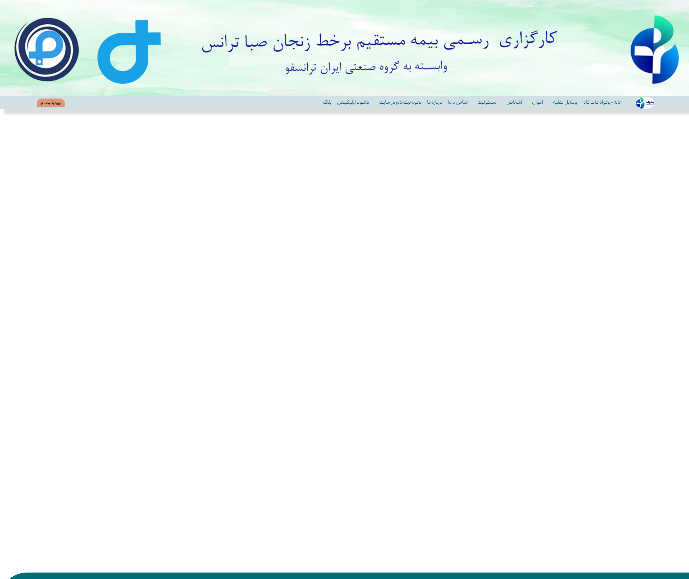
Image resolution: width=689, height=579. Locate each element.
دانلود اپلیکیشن (353, 103)
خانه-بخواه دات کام (602, 103)
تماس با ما (458, 103)
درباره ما (434, 103)
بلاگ (327, 103)
